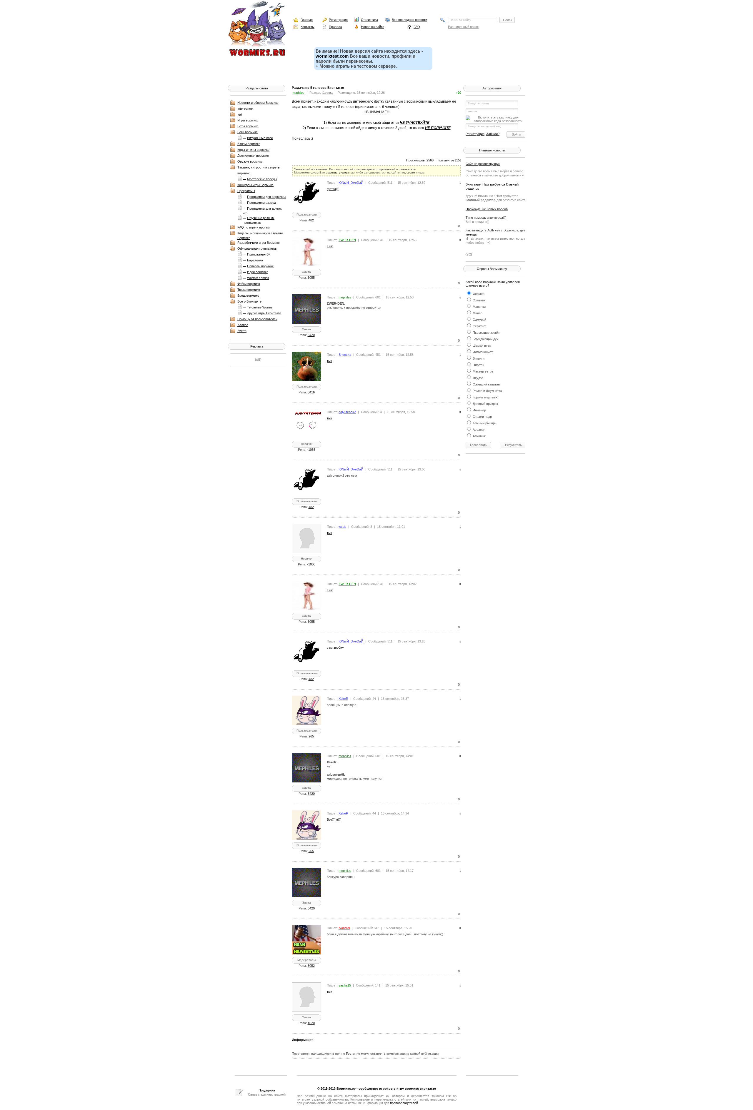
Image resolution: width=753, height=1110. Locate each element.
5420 (311, 335)
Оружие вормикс (250, 161)
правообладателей (404, 1103)
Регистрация (338, 19)
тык (329, 361)
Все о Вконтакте (249, 301)
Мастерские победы (262, 179)
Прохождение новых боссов (487, 209)
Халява (242, 325)
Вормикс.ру (346, 1088)
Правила (335, 27)
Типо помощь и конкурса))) (486, 217)
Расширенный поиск (463, 27)
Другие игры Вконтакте (264, 313)
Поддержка (267, 1090)
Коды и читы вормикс (253, 149)
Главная (307, 19)
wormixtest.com (332, 56)
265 (311, 736)
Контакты (307, 27)
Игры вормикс (248, 120)
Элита (241, 331)
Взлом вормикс (248, 144)
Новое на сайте (372, 27)
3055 (311, 277)
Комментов (446, 160)
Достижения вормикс (253, 155)
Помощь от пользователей (257, 319)
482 (311, 220)
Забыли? (492, 134)
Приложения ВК (258, 254)
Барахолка (255, 260)
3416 (311, 392)
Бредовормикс (248, 295)
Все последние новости (409, 19)
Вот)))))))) (334, 819)
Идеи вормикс (257, 272)
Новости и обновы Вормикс (258, 102)
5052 (311, 965)
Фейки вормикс (248, 284)
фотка (331, 189)
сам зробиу (335, 647)
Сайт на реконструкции (483, 164)
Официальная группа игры (257, 248)
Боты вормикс (248, 126)
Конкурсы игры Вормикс (255, 185)
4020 (311, 1023)
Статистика (369, 19)
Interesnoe (245, 108)
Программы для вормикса (266, 196)
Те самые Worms (260, 307)
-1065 (311, 449)
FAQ (417, 27)
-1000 (311, 564)
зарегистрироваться (340, 172)
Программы (246, 191)
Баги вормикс (247, 132)
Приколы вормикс (260, 266)
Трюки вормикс (248, 289)
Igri (239, 114)
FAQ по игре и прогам (253, 227)
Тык (330, 246)
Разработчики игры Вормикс (258, 242)
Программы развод (261, 202)
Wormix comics (258, 278)
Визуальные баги (260, 138)
